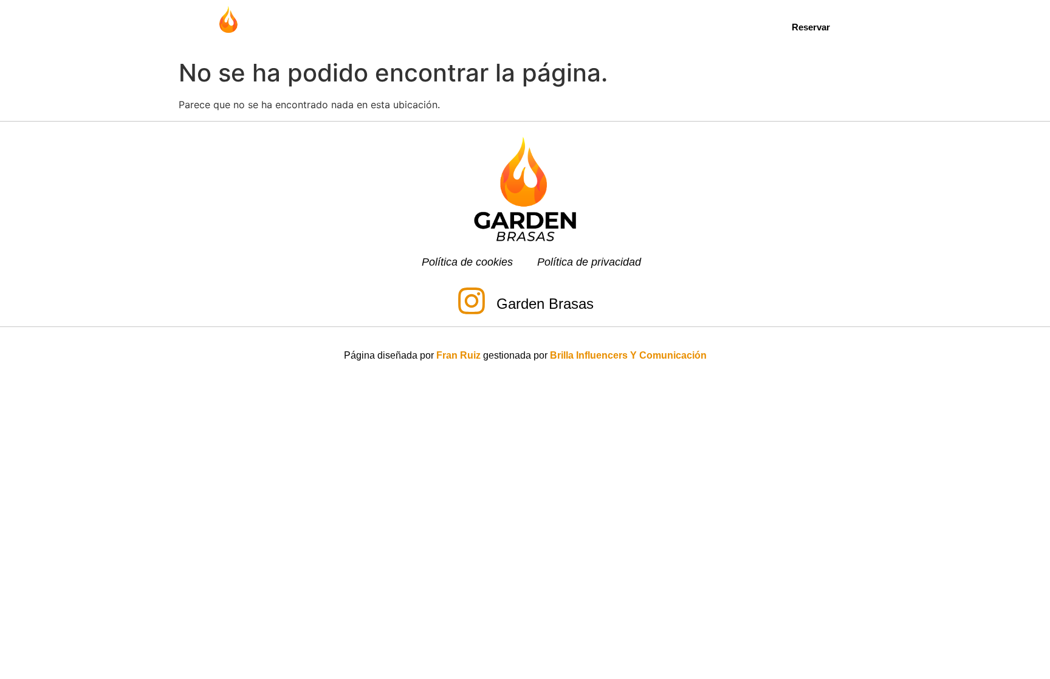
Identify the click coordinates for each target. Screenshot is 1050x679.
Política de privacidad (589, 262)
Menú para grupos (616, 26)
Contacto (720, 26)
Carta (370, 26)
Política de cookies (467, 262)
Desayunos (433, 26)
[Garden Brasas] (471, 303)
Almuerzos (509, 26)
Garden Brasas (545, 303)
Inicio (321, 26)
